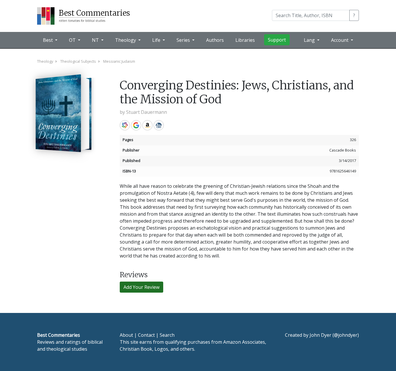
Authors (215, 40)
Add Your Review (141, 287)
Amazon (147, 125)
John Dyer (320, 335)
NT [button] (96, 40)
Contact (146, 335)
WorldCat (125, 125)
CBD (159, 125)
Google (136, 125)
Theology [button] (126, 40)
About (126, 335)
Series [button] (184, 40)
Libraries (245, 40)
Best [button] (48, 40)
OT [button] (73, 40)
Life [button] (156, 40)
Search (167, 335)
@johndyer (345, 335)
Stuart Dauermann (146, 112)
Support (277, 40)
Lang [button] (310, 40)
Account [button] (340, 40)
